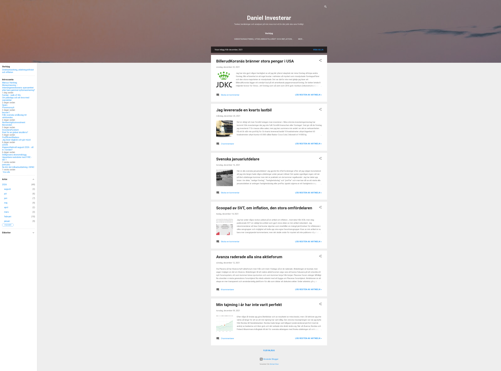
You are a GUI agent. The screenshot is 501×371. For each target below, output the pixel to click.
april (6, 207)
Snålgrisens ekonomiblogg (14, 154)
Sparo (4, 105)
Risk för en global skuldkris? (15, 132)
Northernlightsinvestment (13, 122)
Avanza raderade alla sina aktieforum (249, 257)
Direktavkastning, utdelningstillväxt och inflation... (263, 39)
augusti (7, 189)
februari (7, 216)
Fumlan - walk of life (11, 95)
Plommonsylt (8, 107)
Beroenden (7, 125)
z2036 (5, 145)
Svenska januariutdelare (237, 159)
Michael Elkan (274, 364)
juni (5, 198)
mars (6, 212)
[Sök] (325, 7)
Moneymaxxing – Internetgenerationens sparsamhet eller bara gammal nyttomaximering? (18, 87)
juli (5, 193)
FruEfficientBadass (10, 137)
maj (5, 203)
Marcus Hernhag (9, 82)
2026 (4, 184)
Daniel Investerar (269, 17)
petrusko (6, 164)
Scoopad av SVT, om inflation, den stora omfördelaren (264, 208)
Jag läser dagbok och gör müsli (16, 140)
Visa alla (318, 49)
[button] (320, 61)
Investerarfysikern (10, 130)
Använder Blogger (270, 359)
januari (7, 221)
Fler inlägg (269, 350)
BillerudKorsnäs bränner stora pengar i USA (255, 61)
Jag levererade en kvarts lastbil (244, 110)
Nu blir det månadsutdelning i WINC (18, 167)
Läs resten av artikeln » (308, 95)
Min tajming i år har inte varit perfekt (249, 304)
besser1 (6, 112)
